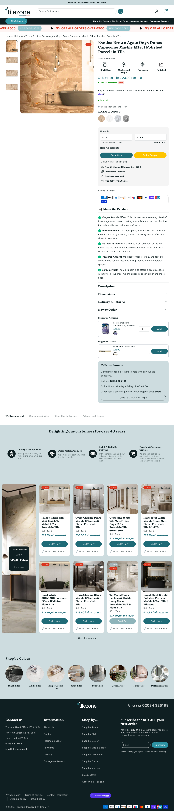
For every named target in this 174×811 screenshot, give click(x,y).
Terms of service (34, 795)
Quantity (104, 131)
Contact (48, 734)
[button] (166, 11)
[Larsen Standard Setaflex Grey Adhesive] (115, 333)
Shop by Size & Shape (94, 747)
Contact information (57, 795)
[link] (21, 28)
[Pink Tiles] (139, 673)
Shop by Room (90, 727)
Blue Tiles (97, 685)
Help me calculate (109, 147)
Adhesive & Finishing (93, 781)
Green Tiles (118, 685)
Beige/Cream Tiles (55, 687)
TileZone (20, 807)
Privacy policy (13, 795)
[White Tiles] (35, 673)
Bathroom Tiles (22, 36)
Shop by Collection (92, 754)
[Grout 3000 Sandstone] (115, 354)
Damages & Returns (54, 761)
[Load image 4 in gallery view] (12, 87)
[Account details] (157, 11)
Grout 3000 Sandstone (124, 346)
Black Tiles (14, 685)
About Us (49, 727)
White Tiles (35, 685)
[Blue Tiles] (97, 673)
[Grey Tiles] (76, 673)
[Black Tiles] (14, 673)
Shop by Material (91, 768)
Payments (49, 747)
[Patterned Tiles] (160, 673)
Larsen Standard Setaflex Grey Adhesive (124, 324)
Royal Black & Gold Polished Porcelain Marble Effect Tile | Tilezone (155, 599)
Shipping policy (18, 799)
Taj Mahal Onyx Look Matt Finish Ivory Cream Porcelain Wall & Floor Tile (120, 601)
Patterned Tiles (159, 685)
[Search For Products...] (120, 11)
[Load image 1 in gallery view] (12, 46)
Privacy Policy (160, 752)
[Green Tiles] (118, 673)
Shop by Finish (90, 761)
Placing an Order (53, 740)
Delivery (48, 754)
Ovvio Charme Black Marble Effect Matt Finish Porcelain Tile (88, 599)
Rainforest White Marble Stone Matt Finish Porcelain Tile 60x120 (155, 522)
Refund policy (37, 799)
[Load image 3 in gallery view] (12, 73)
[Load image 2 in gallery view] (12, 60)
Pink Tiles (139, 685)
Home (8, 36)
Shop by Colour (90, 740)
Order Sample (150, 155)
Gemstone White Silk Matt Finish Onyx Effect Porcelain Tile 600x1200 (120, 524)
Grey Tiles (76, 685)
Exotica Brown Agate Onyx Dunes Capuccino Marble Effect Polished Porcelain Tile (77, 36)
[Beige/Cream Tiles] (56, 673)
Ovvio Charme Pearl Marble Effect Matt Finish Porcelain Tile (88, 522)
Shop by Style (89, 734)
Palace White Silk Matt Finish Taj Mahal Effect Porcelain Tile (52, 522)
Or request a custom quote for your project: (131, 391)
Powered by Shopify (37, 807)
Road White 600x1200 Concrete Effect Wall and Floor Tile (54, 599)
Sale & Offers (89, 775)
